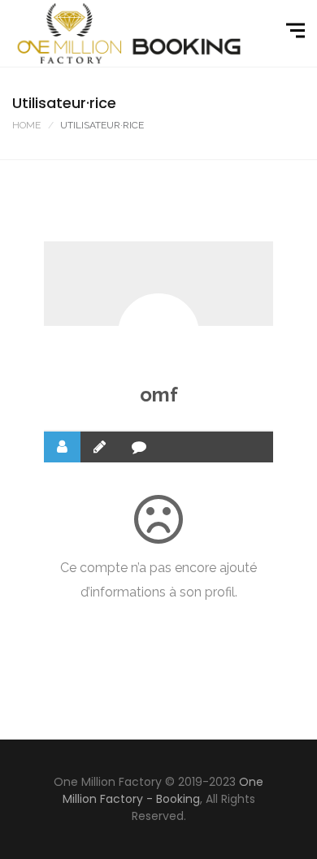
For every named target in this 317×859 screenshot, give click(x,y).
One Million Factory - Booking (163, 790)
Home (26, 125)
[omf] (158, 334)
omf (159, 394)
